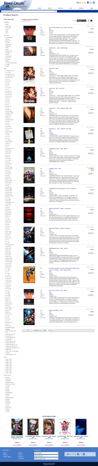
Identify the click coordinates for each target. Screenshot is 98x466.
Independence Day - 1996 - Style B (58, 248)
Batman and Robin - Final (56, 310)
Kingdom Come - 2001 (55, 168)
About (49, 8)
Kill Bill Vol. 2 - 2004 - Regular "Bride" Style (60, 108)
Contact (81, 8)
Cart (71, 8)
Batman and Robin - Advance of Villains (59, 228)
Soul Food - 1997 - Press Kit (56, 88)
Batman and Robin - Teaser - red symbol (60, 208)
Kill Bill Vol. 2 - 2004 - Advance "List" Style (60, 128)
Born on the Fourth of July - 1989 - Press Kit (60, 27)
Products (60, 8)
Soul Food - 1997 (53, 68)
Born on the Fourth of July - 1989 (58, 290)
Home (39, 8)
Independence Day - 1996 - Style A (58, 148)
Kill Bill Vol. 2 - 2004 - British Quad (58, 48)
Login (91, 8)
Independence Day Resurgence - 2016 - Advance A (62, 188)
